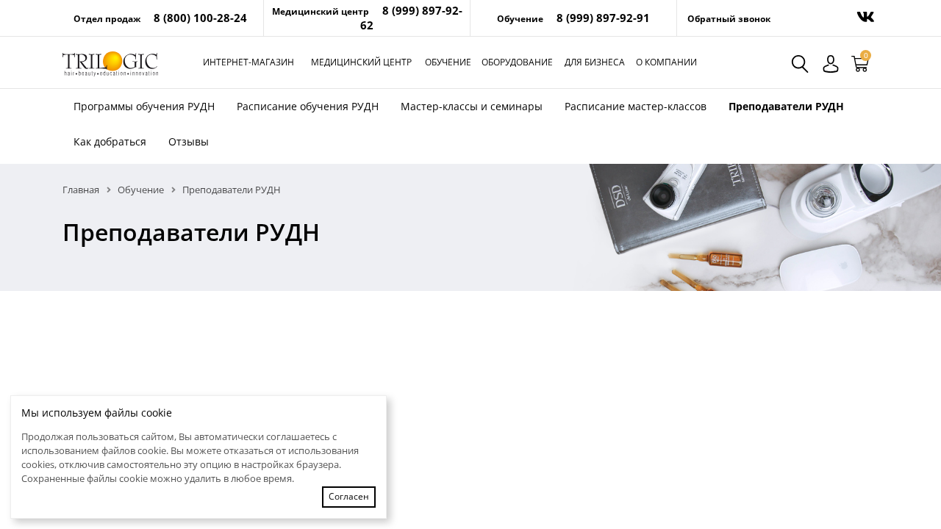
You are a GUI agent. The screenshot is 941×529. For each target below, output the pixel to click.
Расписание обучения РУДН (308, 106)
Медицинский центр (361, 62)
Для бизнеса (595, 62)
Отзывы (188, 141)
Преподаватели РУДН (786, 106)
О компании (666, 62)
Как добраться (110, 141)
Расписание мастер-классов (635, 106)
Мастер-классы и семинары (472, 106)
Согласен (349, 496)
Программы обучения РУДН (144, 106)
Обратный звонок (728, 18)
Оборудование (517, 62)
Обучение (448, 62)
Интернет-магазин (248, 62)
